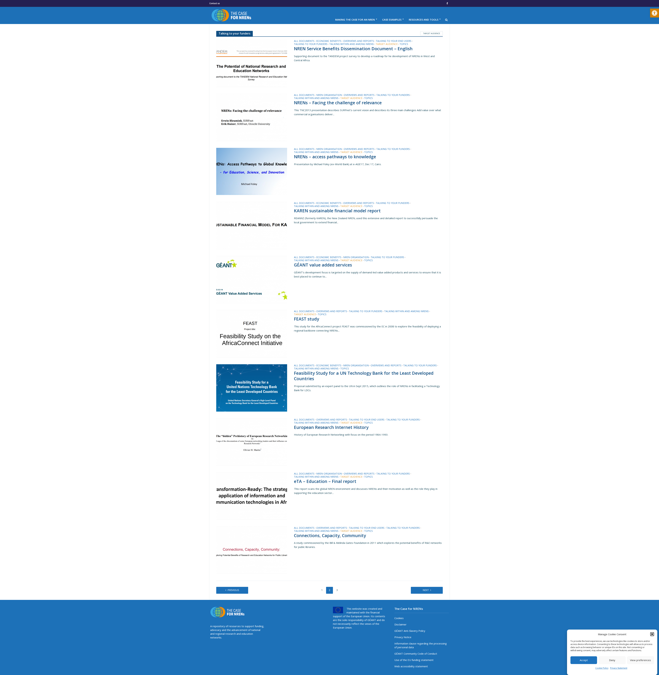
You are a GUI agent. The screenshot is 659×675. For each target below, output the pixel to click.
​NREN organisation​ (329, 95)
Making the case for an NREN (355, 19)
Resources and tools (423, 19)
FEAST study (306, 319)
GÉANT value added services (323, 265)
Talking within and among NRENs (351, 44)
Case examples (391, 19)
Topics (404, 44)
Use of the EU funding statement (413, 660)
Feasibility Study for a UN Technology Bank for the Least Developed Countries (363, 375)
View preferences (640, 660)
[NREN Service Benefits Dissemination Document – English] (251, 63)
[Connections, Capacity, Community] (251, 550)
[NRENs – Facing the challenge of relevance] (251, 117)
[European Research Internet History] (251, 441)
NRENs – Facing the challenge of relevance (338, 102)
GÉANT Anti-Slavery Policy (409, 630)
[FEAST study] (251, 333)
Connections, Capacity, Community (330, 535)
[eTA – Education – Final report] (251, 496)
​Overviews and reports (358, 41)
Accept (584, 660)
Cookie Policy (601, 668)
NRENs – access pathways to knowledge (335, 156)
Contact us (214, 3)
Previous (233, 590)
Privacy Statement (618, 668)
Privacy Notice (402, 637)
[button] (654, 13)
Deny (612, 660)
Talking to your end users (393, 41)
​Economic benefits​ (328, 41)
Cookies (399, 618)
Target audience (431, 33)
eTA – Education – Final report (325, 481)
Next (426, 590)
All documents (304, 41)
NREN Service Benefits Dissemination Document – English (353, 48)
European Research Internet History (331, 427)
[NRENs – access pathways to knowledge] (251, 171)
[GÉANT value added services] (251, 279)
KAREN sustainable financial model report (337, 211)
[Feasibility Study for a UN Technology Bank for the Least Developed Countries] (251, 387)
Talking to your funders (310, 44)
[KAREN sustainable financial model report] (251, 225)
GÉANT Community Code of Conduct (415, 653)
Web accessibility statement (411, 666)
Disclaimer (400, 624)
